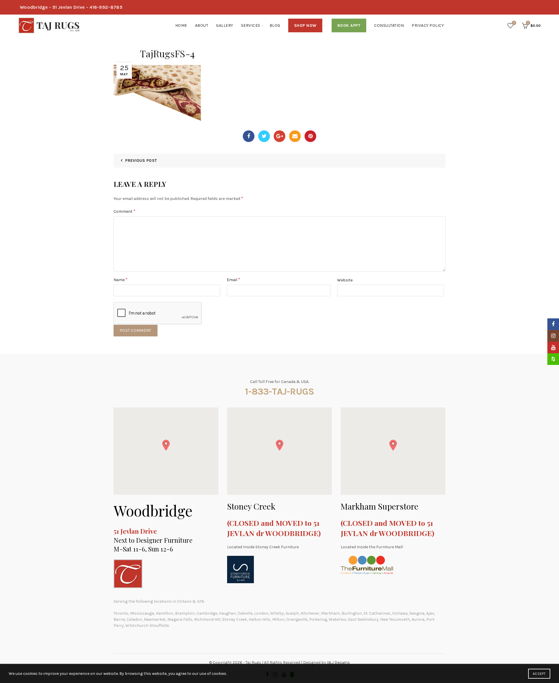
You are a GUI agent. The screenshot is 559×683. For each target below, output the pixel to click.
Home (181, 25)
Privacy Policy (428, 25)
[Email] (295, 136)
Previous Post (141, 160)
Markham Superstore (379, 506)
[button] (166, 445)
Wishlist (514, 22)
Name (121, 279)
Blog (275, 25)
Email (233, 279)
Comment (124, 211)
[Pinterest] (310, 136)
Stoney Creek (251, 506)
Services (250, 25)
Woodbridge (153, 510)
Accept (539, 674)
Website (345, 280)
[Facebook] (248, 136)
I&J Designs (338, 662)
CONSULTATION (389, 25)
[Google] (279, 136)
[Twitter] (264, 136)
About (201, 25)
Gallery (224, 25)
